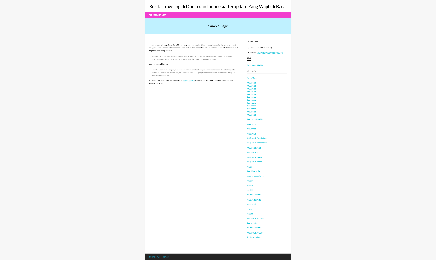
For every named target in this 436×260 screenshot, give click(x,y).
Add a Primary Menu (157, 15)
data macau (251, 85)
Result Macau (252, 78)
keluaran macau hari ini (255, 176)
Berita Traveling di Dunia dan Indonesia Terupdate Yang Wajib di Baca (217, 6)
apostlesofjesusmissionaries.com (270, 52)
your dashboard (189, 80)
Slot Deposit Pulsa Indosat (257, 138)
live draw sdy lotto (254, 237)
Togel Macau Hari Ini (255, 65)
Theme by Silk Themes (159, 257)
